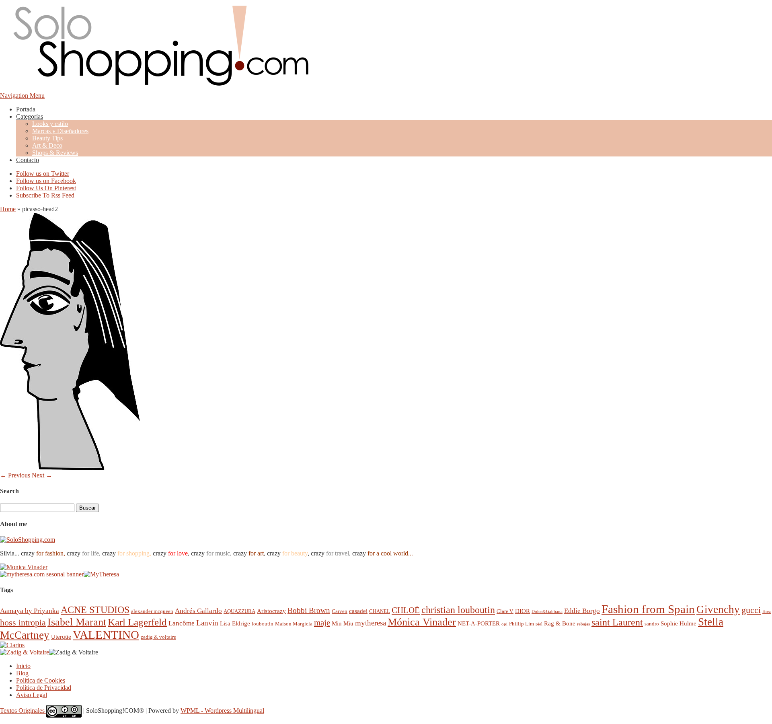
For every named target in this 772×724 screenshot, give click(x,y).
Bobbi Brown (308, 610)
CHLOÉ (406, 610)
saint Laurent (617, 622)
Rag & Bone (559, 623)
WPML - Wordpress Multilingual (222, 710)
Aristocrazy (271, 610)
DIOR (522, 610)
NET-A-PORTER (479, 623)
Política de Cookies (40, 680)
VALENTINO (106, 634)
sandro (652, 624)
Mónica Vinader (422, 622)
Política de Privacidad (43, 687)
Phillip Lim (521, 624)
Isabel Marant (76, 622)
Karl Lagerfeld (137, 622)
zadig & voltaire (158, 637)
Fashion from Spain (648, 609)
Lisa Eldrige (235, 623)
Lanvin (207, 623)
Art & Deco (47, 145)
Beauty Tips (47, 138)
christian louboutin (458, 610)
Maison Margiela (293, 624)
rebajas (583, 624)
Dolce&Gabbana (547, 611)
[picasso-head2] (70, 468)
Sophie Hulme (678, 623)
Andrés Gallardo (198, 611)
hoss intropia (23, 622)
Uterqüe (61, 636)
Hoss (766, 611)
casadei (358, 610)
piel (539, 624)
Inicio (23, 665)
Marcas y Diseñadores (60, 131)
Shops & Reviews (55, 152)
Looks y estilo (50, 123)
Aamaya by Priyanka (29, 611)
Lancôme (181, 623)
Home (8, 209)
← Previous (15, 475)
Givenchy (718, 609)
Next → (42, 475)
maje (322, 622)
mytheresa (370, 623)
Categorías (29, 116)
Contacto (27, 159)
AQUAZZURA (239, 611)
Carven (339, 611)
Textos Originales (23, 710)
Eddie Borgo (582, 611)
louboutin (262, 624)
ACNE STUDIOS (95, 610)
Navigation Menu (22, 95)
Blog (22, 673)
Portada (25, 109)
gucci (751, 610)
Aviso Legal (31, 694)
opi (504, 624)
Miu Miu (342, 623)
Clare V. (505, 611)
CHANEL (379, 611)
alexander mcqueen (152, 611)
